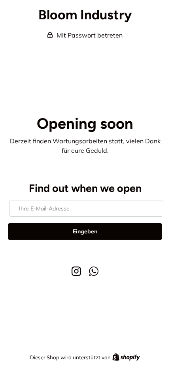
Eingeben (85, 231)
